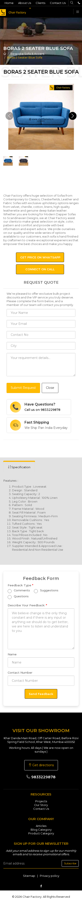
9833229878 (43, 777)
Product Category (41, 833)
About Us (24, 3)
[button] (73, 116)
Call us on (42, 410)
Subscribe (70, 863)
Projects (41, 801)
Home (9, 3)
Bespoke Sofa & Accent (27, 53)
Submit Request (23, 388)
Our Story (41, 805)
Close (50, 388)
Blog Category (41, 829)
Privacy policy (49, 875)
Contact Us (58, 3)
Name (12, 654)
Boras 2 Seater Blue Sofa (24, 57)
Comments (21, 590)
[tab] (19, 467)
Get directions (42, 765)
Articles (41, 826)
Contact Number (20, 672)
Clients (40, 3)
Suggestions (48, 590)
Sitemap (29, 875)
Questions (21, 596)
